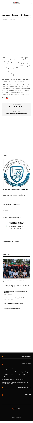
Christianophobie (26, 356)
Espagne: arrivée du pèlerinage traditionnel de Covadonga (13, 303)
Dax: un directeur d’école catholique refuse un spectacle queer (15, 190)
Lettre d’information (15, 413)
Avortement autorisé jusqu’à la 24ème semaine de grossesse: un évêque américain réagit (15, 291)
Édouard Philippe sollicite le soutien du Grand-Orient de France (15, 375)
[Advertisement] (16, 39)
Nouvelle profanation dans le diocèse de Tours (13, 379)
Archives (5, 413)
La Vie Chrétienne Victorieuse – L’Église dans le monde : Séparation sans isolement (15, 382)
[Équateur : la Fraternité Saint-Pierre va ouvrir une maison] (16, 268)
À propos (9, 415)
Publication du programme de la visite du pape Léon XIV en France (15, 298)
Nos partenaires (26, 413)
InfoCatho (28, 395)
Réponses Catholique (24, 387)
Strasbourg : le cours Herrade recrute (11, 369)
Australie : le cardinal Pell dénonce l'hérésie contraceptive (16, 113)
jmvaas (4, 191)
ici (7, 97)
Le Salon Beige (26, 364)
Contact (15, 415)
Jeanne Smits (4, 19)
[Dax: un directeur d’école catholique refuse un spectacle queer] (16, 173)
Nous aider (23, 415)
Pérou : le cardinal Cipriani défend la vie (16, 107)
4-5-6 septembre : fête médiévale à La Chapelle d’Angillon (16, 372)
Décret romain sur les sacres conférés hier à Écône (12, 308)
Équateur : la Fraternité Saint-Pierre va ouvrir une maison (14, 281)
